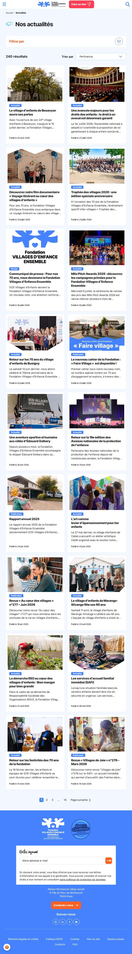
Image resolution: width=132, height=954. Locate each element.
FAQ (75, 944)
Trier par (67, 56)
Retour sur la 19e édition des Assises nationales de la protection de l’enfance (96, 441)
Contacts (60, 944)
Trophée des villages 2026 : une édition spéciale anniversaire (94, 194)
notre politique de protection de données (82, 879)
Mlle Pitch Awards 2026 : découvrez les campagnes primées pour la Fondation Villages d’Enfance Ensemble (97, 279)
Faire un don (79, 4)
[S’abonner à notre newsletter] (108, 860)
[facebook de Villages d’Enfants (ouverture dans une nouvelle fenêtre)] (70, 922)
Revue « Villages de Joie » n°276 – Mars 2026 (95, 762)
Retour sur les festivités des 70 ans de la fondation (34, 762)
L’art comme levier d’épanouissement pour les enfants (95, 523)
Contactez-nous (63, 905)
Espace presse (115, 939)
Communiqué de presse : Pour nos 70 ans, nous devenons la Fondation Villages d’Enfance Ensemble (34, 277)
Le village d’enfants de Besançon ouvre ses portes (32, 112)
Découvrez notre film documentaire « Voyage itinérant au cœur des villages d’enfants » (34, 196)
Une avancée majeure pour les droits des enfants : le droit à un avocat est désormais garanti (93, 114)
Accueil (9, 12)
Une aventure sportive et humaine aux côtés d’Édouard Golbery (33, 439)
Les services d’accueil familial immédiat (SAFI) (92, 680)
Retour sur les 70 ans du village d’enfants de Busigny (31, 361)
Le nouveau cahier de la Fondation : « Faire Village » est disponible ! (96, 361)
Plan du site (93, 939)
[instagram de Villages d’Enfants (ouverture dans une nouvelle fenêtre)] (56, 922)
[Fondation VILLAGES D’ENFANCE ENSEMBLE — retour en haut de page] (51, 4)
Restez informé (29, 852)
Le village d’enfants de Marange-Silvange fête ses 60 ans (94, 602)
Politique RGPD (54, 939)
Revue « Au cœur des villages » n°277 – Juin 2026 (31, 602)
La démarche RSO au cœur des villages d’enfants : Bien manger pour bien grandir (32, 682)
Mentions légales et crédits (23, 939)
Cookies (74, 939)
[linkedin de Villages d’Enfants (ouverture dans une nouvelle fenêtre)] (63, 922)
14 (65, 799)
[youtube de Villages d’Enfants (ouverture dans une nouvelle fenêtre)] (76, 922)
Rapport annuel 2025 (24, 519)
